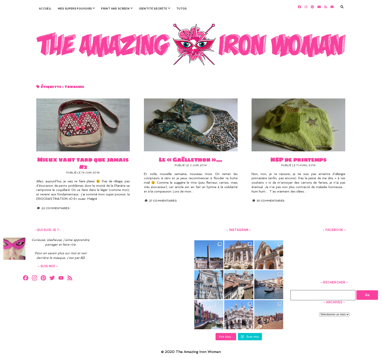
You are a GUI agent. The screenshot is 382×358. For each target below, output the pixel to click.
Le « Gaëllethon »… (190, 124)
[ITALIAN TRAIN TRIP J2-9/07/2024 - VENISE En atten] (238, 314)
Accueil (45, 8)
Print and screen (115, 8)
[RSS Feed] (69, 278)
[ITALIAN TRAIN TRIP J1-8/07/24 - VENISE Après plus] (268, 314)
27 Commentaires (163, 200)
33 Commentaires (271, 200)
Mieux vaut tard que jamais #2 (83, 124)
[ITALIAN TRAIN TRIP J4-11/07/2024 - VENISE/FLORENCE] (268, 284)
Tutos (181, 8)
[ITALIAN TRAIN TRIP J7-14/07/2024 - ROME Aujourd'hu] (268, 254)
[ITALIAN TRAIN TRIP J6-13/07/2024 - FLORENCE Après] (208, 284)
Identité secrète (153, 8)
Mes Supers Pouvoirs (75, 8)
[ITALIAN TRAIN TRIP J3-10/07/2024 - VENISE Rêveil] (208, 314)
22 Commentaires (55, 208)
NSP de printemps (298, 124)
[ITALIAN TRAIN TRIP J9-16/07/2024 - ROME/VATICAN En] (208, 254)
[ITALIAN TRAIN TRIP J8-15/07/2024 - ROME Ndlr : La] (238, 254)
